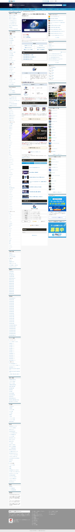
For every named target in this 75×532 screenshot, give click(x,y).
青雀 (9, 226)
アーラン (10, 221)
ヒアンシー (10, 199)
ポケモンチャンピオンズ (54, 161)
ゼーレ (10, 132)
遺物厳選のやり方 (11, 261)
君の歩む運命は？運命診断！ (54, 18)
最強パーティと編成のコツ (12, 18)
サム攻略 (10, 416)
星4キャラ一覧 (11, 113)
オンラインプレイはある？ (12, 476)
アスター (10, 218)
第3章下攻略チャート (12, 358)
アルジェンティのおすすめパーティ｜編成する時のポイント (57, 23)
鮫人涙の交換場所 (11, 393)
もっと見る (57, 37)
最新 (61, 52)
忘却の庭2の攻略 (11, 301)
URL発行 (35, 221)
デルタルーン (53, 186)
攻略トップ (12, 9)
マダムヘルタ (11, 189)
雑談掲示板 (10, 27)
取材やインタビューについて (37, 514)
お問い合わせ (35, 520)
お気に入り (43, 221)
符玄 (9, 152)
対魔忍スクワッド (53, 118)
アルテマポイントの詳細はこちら (58, 217)
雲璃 (9, 177)
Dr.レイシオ (44, 111)
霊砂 (9, 182)
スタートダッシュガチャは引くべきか (14, 100)
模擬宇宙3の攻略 (11, 283)
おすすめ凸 (10, 57)
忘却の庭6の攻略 (11, 308)
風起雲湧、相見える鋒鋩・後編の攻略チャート (14, 372)
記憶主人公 (10, 128)
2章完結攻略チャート (12, 353)
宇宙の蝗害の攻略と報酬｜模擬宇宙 (55, 27)
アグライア (10, 191)
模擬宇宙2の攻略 (11, 281)
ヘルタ (10, 216)
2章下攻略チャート (11, 351)
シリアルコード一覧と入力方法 (13, 454)
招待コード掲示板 (51, 70)
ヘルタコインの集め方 (12, 381)
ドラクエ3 (52, 183)
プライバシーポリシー (53, 512)
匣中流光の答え (11, 396)
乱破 (9, 184)
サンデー (24, 9)
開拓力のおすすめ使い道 (12, 449)
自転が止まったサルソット (26, 95)
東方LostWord (53, 151)
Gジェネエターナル (54, 121)
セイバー (10, 204)
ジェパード (10, 142)
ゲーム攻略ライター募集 (54, 511)
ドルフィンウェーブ (54, 113)
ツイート (26, 221)
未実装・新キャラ (11, 118)
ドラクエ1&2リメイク (54, 167)
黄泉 (9, 167)
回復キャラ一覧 (11, 120)
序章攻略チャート (11, 343)
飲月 (9, 150)
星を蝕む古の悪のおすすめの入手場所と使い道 (56, 20)
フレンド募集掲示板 (12, 488)
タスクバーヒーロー (54, 164)
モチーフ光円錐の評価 (27, 37)
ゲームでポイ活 (45, 1)
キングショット (53, 132)
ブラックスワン (11, 164)
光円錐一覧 (10, 253)
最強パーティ (37, 9)
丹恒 (9, 213)
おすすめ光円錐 (11, 40)
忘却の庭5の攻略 (11, 306)
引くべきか (10, 43)
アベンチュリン (11, 169)
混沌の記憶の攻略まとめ (12, 335)
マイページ (50, 47)
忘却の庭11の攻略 (11, 316)
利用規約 (34, 517)
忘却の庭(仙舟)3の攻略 (12, 330)
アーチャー (10, 206)
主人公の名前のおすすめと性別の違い (14, 458)
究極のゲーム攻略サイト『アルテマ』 (39, 511)
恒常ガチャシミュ (11, 102)
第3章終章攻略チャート (12, 360)
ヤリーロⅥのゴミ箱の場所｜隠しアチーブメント (57, 35)
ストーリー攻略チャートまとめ (13, 341)
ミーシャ (10, 245)
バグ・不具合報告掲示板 (52, 67)
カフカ (10, 140)
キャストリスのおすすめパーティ (54, 16)
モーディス (10, 194)
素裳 (9, 233)
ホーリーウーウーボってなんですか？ (54, 60)
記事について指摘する (35, 225)
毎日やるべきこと (11, 429)
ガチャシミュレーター (12, 60)
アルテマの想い (35, 512)
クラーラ (25, 111)
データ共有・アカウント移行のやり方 (14, 471)
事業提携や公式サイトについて (38, 515)
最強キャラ (31, 9)
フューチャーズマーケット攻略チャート (14, 365)
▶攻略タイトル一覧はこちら (57, 154)
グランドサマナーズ (54, 148)
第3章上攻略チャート (12, 355)
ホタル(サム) (11, 174)
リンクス (10, 238)
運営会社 (34, 523)
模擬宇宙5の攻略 (11, 286)
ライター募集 (35, 524)
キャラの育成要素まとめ (12, 434)
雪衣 (9, 243)
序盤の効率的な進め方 (12, 431)
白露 (9, 145)
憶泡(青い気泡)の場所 (12, 386)
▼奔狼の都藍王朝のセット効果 (28, 54)
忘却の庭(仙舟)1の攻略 (12, 326)
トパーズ (37, 111)
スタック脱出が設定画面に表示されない (54, 57)
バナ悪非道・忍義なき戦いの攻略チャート (14, 374)
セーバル (10, 228)
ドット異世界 (53, 140)
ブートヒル (10, 172)
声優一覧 (10, 461)
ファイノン (18, 9)
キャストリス (11, 196)
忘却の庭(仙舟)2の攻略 (12, 328)
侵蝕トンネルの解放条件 (40, 49)
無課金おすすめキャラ (12, 115)
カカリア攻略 (11, 411)
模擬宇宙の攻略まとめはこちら (35, 147)
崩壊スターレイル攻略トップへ (36, 151)
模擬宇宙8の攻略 (11, 291)
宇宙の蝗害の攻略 (11, 276)
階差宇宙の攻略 (11, 273)
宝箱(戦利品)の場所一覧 (12, 379)
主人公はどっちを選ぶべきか (13, 456)
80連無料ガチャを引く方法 (13, 105)
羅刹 (9, 135)
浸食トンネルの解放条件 (12, 446)
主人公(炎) (10, 125)
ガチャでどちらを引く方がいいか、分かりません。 (56, 55)
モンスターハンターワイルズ (55, 175)
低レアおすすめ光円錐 (12, 256)
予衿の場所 (10, 391)
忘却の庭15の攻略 (11, 323)
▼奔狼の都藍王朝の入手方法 (27, 59)
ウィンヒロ (52, 129)
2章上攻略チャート (11, 348)
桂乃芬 (10, 240)
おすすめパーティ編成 (12, 52)
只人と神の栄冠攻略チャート (13, 363)
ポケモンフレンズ (53, 137)
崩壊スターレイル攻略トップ (13, 15)
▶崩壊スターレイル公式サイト (26, 157)
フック (10, 231)
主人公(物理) (11, 123)
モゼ (9, 248)
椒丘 (9, 179)
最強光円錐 (44, 9)
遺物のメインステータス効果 (28, 49)
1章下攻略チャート (11, 346)
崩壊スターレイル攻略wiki (18, 5)
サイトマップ (35, 521)
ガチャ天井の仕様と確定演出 (13, 103)
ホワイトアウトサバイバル (55, 143)
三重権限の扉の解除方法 (12, 384)
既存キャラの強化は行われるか (13, 25)
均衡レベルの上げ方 (12, 439)
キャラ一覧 (56, 9)
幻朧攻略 (10, 414)
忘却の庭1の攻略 (11, 299)
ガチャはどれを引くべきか (12, 23)
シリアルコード (62, 9)
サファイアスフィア (54, 110)
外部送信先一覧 (52, 514)
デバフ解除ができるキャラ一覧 (13, 451)
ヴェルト (10, 130)
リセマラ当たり (50, 9)
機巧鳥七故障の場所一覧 (12, 398)
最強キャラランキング (28, 47)
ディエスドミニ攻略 (12, 419)
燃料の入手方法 (11, 441)
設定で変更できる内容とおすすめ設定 (55, 25)
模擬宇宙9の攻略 (11, 293)
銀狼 (9, 137)
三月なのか (10, 223)
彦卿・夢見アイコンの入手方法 (13, 401)
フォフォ (10, 157)
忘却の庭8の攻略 (11, 311)
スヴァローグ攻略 (11, 409)
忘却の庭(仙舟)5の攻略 (12, 333)
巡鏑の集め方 (11, 389)
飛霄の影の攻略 (11, 421)
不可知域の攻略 (11, 271)
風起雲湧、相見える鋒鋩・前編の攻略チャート (14, 369)
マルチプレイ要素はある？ (12, 478)
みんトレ (52, 124)
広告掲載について (36, 518)
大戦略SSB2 (53, 189)
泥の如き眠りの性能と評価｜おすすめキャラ (56, 33)
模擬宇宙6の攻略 (11, 288)
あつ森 (52, 178)
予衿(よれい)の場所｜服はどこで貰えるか (56, 29)
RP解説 (10, 468)
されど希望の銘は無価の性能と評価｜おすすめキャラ (57, 31)
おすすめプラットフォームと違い (13, 473)
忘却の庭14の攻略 (11, 321)
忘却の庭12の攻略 (11, 318)
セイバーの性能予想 (12, 90)
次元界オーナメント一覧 (28, 45)
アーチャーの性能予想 (12, 92)
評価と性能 (10, 35)
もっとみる (57, 62)
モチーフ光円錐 (11, 62)
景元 (31, 111)
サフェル (10, 201)
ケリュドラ (10, 209)
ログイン (64, 1)
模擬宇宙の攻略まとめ (12, 278)
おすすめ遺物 (11, 38)
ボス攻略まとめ (11, 406)
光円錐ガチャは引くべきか (12, 98)
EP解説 (10, 466)
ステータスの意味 (11, 436)
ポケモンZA (53, 172)
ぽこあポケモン (53, 159)
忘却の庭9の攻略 (11, 313)
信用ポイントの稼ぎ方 (12, 444)
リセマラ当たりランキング (41, 47)
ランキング (64, 52)
